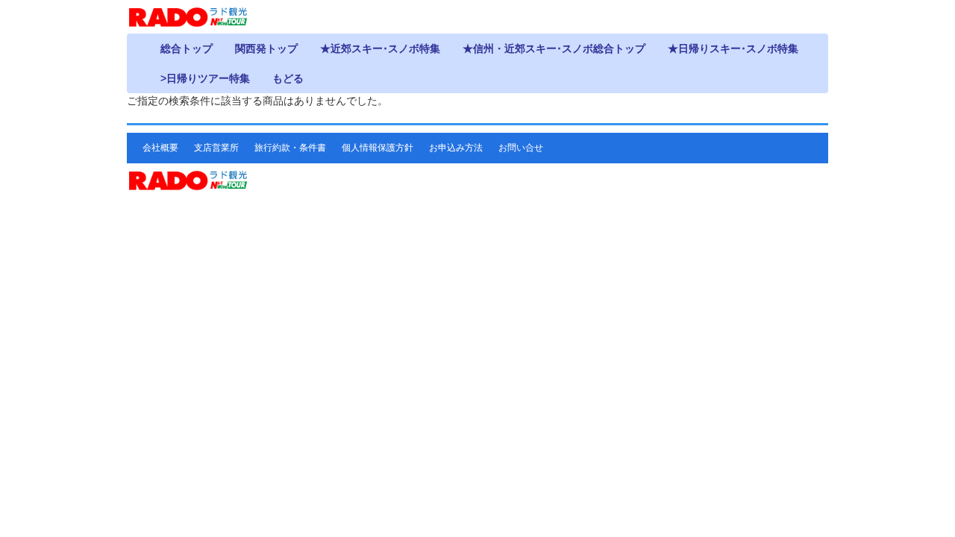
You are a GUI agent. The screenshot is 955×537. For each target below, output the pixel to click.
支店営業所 (216, 147)
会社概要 (160, 147)
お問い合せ (520, 147)
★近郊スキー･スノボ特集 (380, 48)
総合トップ (186, 48)
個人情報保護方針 (377, 147)
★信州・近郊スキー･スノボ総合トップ (554, 48)
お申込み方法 (456, 147)
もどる (288, 78)
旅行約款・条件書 (290, 147)
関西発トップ (266, 48)
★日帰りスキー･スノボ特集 (733, 48)
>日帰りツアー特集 (205, 78)
